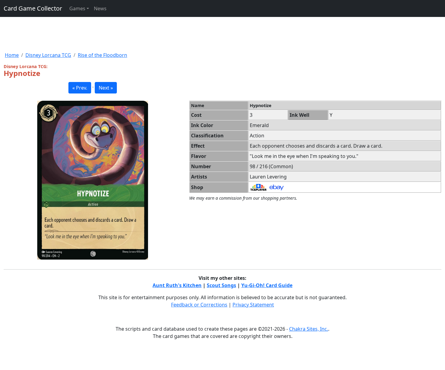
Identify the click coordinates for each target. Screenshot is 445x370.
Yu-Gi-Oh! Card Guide (266, 285)
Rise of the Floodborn (102, 55)
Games (77, 8)
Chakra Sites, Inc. (308, 329)
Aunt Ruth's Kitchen (177, 285)
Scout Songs (221, 285)
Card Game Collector (33, 8)
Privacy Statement (253, 304)
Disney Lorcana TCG (48, 55)
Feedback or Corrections (199, 304)
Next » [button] (106, 87)
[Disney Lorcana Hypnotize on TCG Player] (258, 187)
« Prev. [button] (79, 87)
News (100, 8)
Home (12, 55)
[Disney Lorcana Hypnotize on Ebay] (276, 187)
